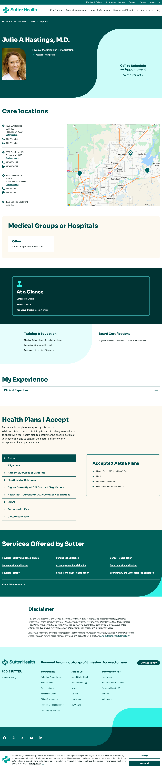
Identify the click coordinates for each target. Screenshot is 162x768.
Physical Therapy (11, 572)
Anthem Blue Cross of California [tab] (26, 472)
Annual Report (80, 682)
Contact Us (155, 2)
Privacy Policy (37, 763)
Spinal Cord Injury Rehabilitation (72, 572)
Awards (75, 688)
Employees (107, 677)
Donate (132, 2)
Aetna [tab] (11, 458)
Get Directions (12, 134)
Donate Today (148, 662)
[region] (113, 165)
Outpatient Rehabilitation (15, 565)
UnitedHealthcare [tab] (18, 516)
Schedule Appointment (51, 677)
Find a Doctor (47, 682)
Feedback (156, 205)
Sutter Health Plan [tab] (18, 509)
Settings (144, 755)
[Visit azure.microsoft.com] (74, 205)
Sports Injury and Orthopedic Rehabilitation (132, 572)
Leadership (76, 699)
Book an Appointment (115, 2)
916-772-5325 (135, 75)
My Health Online (94, 2)
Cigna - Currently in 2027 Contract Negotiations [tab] (36, 487)
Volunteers (107, 699)
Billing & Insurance (49, 699)
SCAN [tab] (11, 502)
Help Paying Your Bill (50, 710)
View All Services (12, 584)
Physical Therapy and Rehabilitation (20, 557)
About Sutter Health (80, 677)
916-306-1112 (12, 162)
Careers (142, 2)
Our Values (76, 704)
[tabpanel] (123, 475)
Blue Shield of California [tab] (22, 480)
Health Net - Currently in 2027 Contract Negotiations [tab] (39, 494)
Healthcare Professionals (113, 682)
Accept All (144, 763)
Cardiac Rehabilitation (67, 557)
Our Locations (47, 688)
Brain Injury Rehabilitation (123, 565)
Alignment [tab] (14, 465)
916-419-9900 (12, 188)
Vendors (105, 693)
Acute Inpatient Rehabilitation (71, 565)
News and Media (111, 688)
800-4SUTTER (12, 671)
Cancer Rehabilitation (121, 557)
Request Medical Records (52, 704)
